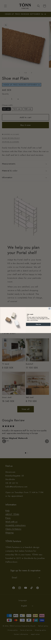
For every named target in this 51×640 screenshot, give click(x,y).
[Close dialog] (49, 308)
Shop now (38, 324)
